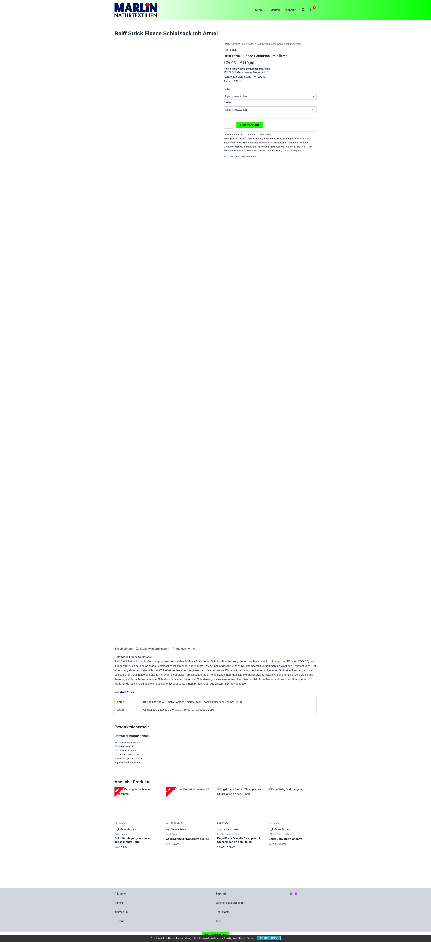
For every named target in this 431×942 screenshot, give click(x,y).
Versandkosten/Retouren (230, 902)
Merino (238, 146)
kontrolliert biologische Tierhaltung (280, 142)
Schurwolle (252, 150)
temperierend (274, 150)
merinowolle (250, 146)
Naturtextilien (293, 146)
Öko (303, 146)
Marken (275, 10)
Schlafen (228, 150)
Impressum (121, 912)
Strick (263, 150)
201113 (243, 138)
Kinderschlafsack (252, 142)
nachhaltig (263, 146)
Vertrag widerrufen (215, 934)
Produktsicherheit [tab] (184, 648)
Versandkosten (249, 156)
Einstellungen (268, 938)
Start (226, 44)
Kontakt (290, 10)
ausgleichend (255, 138)
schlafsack (239, 150)
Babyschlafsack (300, 138)
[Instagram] (295, 893)
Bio (225, 142)
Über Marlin (222, 912)
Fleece (232, 142)
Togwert (297, 150)
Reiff (309, 146)
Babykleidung (284, 138)
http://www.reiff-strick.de (127, 762)
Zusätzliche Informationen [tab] (152, 648)
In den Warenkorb (249, 124)
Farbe (227, 89)
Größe (227, 102)
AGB (218, 921)
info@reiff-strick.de (133, 758)
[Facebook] (290, 893)
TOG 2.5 (287, 150)
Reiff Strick (248, 44)
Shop (258, 10)
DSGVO (119, 921)
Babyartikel (269, 138)
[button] (263, 10)
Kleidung (235, 44)
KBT (239, 142)
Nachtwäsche (277, 146)
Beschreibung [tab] (123, 648)
